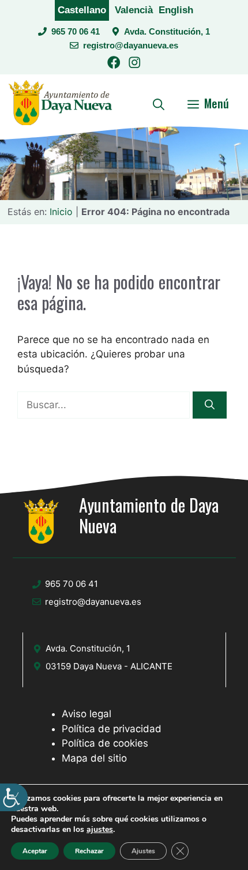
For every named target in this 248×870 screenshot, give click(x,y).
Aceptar (34, 851)
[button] (158, 103)
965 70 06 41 (75, 31)
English (176, 10)
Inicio (61, 211)
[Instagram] (134, 64)
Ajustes (143, 851)
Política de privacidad (111, 729)
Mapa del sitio (94, 758)
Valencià (134, 10)
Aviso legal (86, 714)
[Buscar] (210, 405)
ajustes (100, 829)
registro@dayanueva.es (130, 45)
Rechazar (89, 851)
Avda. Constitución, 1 (167, 31)
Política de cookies (105, 743)
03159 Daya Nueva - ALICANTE (109, 666)
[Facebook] (114, 64)
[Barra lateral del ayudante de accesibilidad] (14, 797)
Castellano (82, 10)
